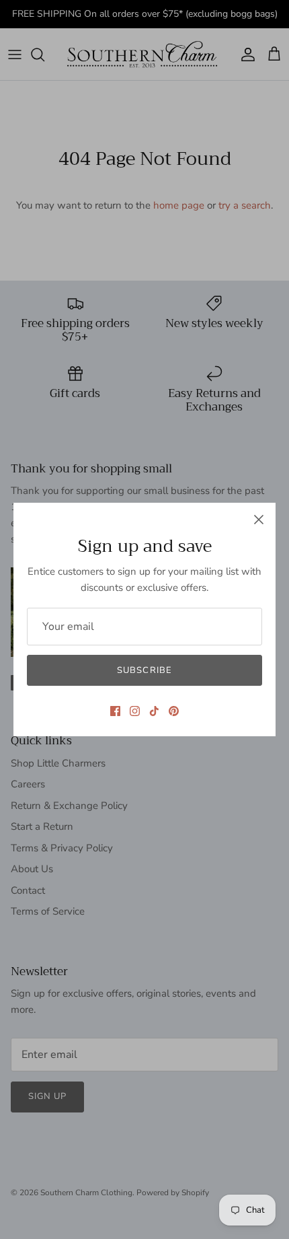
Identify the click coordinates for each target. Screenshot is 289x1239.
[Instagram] (135, 711)
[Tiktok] (154, 711)
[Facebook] (115, 711)
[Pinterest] (174, 711)
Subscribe (144, 670)
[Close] (259, 519)
